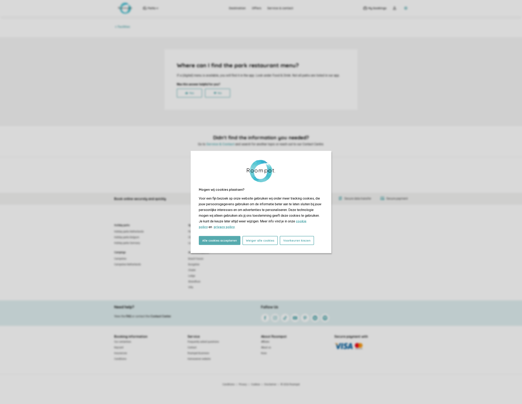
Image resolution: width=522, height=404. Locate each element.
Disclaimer (270, 384)
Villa (190, 287)
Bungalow (193, 264)
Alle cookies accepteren (219, 240)
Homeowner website (199, 358)
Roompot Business (198, 353)
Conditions (120, 358)
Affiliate (265, 341)
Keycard (118, 347)
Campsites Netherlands (127, 264)
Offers (256, 8)
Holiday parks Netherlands (129, 231)
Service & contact (280, 8)
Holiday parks (122, 225)
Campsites (120, 258)
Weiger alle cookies (260, 240)
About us (266, 347)
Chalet (192, 270)
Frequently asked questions (203, 341)
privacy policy (224, 227)
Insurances (120, 353)
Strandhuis (194, 281)
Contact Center (160, 316)
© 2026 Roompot (290, 384)
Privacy (243, 384)
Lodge (191, 275)
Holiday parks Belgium (126, 237)
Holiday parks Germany (127, 243)
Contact (192, 347)
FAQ (128, 316)
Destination (237, 8)
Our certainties (122, 341)
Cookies (255, 384)
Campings (120, 252)
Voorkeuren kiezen (297, 240)
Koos (264, 353)
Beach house (195, 258)
